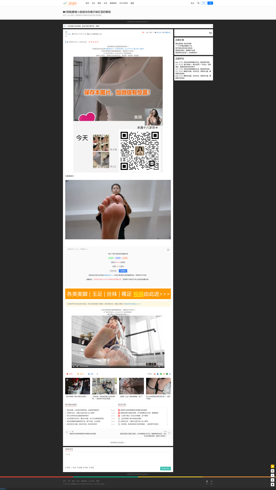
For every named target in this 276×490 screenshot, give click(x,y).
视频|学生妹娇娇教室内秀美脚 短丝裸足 (133, 410)
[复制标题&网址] (170, 374)
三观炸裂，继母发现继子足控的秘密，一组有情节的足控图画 (139, 424)
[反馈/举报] (97, 374)
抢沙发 (159, 32)
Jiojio (69, 34)
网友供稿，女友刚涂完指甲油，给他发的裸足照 (82, 410)
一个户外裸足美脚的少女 (183, 46)
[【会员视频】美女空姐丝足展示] (77, 386)
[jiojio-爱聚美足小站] (72, 6)
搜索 (210, 33)
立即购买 (123, 271)
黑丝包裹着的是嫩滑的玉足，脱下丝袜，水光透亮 (82, 421)
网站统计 (3, 489)
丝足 (105, 3)
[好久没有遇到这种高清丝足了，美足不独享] (158, 386)
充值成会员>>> (109, 275)
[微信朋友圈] (161, 374)
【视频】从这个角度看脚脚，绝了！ (131, 396)
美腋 (132, 3)
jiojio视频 (71, 15)
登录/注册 (113, 271)
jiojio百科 (123, 3)
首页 (87, 3)
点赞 (71, 374)
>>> (147, 22)
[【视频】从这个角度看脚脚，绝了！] (131, 386)
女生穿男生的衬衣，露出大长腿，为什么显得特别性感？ (85, 418)
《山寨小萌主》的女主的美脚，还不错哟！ (134, 416)
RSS (211, 484)
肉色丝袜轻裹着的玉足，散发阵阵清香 (196, 62)
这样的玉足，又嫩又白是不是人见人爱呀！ (80, 413)
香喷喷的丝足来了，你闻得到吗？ (186, 52)
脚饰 (99, 3)
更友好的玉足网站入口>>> (132, 304)
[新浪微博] (155, 374)
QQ (207, 484)
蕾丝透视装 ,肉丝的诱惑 (183, 43)
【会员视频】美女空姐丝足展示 (75, 396)
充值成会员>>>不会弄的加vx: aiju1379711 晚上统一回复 (124, 49)
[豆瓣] (167, 374)
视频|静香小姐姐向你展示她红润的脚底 (88, 15)
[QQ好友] (158, 374)
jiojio (176, 62)
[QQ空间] (164, 374)
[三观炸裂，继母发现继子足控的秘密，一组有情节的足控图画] (104, 386)
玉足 (93, 3)
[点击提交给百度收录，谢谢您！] (67, 42)
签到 (92, 467)
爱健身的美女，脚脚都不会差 (185, 50)
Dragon (102, 484)
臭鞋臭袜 (113, 3)
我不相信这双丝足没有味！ (184, 48)
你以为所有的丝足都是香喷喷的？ (77, 416)
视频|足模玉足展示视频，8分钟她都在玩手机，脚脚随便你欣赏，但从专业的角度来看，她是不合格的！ (139, 413)
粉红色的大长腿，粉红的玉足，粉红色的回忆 (81, 424)
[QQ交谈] (272, 484)
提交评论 (166, 468)
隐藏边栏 (168, 32)
